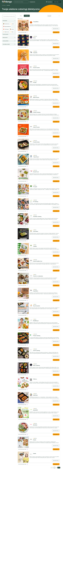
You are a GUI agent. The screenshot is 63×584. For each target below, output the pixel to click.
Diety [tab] (21, 15)
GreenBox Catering (37, 216)
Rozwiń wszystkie (5, 34)
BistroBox (35, 424)
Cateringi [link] (8, 5)
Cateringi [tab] (26, 15)
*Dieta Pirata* (36, 156)
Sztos (34, 37)
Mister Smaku (36, 97)
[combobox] (53, 15)
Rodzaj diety (5, 20)
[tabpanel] (39, 243)
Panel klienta (50, 1)
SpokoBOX (35, 410)
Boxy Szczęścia (36, 305)
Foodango (4, 5)
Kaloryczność (5, 37)
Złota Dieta (35, 231)
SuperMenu (35, 290)
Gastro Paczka (36, 127)
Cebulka (35, 246)
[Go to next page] (58, 467)
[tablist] (24, 15)
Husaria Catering (36, 112)
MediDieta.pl (35, 320)
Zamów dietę (56, 1)
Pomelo (34, 82)
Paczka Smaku (36, 142)
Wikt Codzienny (36, 365)
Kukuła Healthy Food (37, 261)
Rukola (34, 439)
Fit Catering (35, 201)
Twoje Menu (35, 21)
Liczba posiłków (5, 40)
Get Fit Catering (36, 350)
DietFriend (35, 395)
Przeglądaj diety (32, 1)
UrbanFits (35, 52)
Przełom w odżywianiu (38, 276)
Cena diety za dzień (6, 44)
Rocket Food (36, 171)
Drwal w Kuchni (36, 67)
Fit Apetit (35, 186)
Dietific (34, 453)
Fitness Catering (36, 335)
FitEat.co (35, 379)
